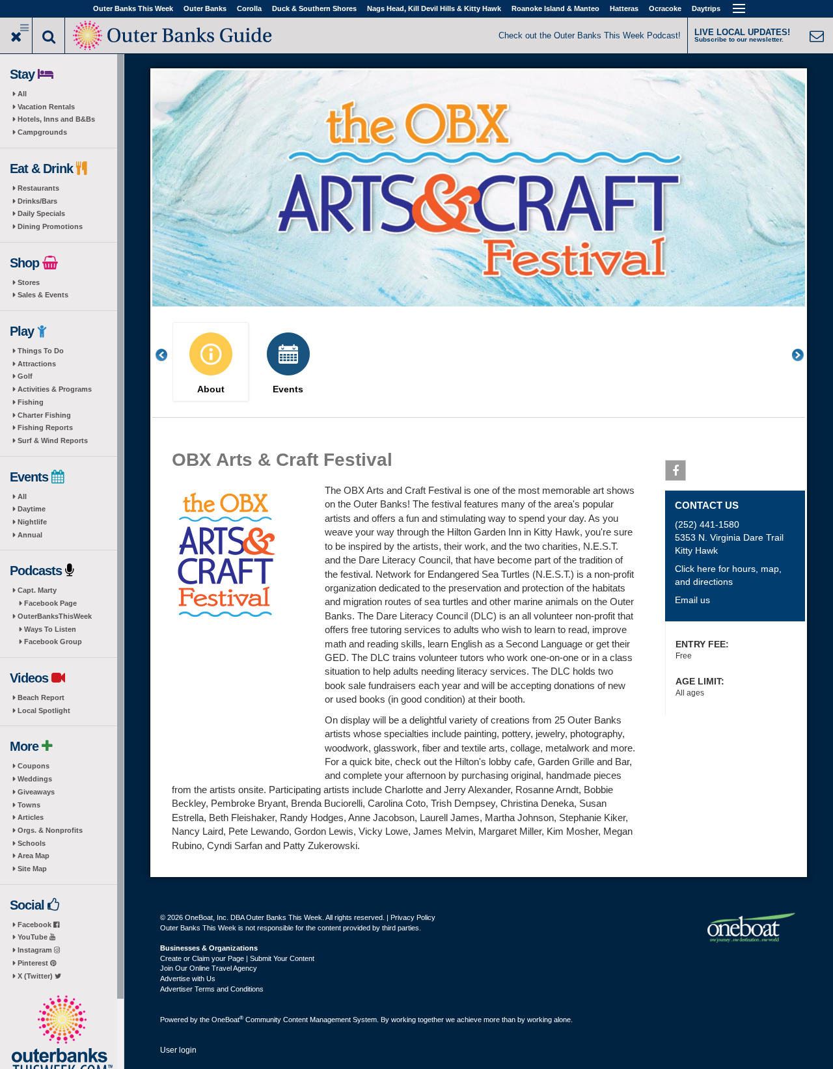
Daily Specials (41, 213)
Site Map (32, 869)
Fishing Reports (45, 427)
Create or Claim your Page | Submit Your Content (237, 958)
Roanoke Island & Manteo (555, 8)
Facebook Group (53, 641)
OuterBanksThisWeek (55, 616)
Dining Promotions (50, 226)
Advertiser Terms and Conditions (212, 989)
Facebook (35, 924)
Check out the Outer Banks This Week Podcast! (589, 35)
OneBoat (227, 1019)
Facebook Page (50, 603)
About (211, 389)
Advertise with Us (187, 978)
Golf (25, 376)
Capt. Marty (37, 590)
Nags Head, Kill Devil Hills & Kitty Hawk (434, 8)
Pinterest (34, 963)
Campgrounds (42, 132)
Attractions (37, 364)
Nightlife (32, 522)
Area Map (33, 855)
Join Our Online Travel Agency (208, 968)
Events (288, 389)
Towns (29, 805)
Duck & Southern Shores (314, 8)
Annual (30, 535)
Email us (692, 600)
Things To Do (41, 351)
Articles (31, 817)
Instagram (36, 950)
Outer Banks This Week (133, 8)
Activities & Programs (55, 389)
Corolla (249, 8)
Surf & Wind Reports (53, 440)
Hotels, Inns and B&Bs (56, 119)
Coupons (33, 766)
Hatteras (624, 8)
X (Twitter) (36, 976)
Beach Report (41, 697)
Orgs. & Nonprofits (50, 830)
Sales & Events (43, 295)
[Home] (173, 34)
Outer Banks (205, 8)
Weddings (35, 779)
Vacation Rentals (46, 107)
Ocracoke (665, 8)
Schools (32, 843)
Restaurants (38, 188)
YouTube (33, 937)
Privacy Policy (412, 917)
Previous (169, 355)
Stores (29, 282)
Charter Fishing (44, 415)
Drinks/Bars (37, 201)
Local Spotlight (44, 710)
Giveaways (36, 792)
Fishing (31, 402)
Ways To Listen (50, 629)
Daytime (32, 509)
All (22, 94)
